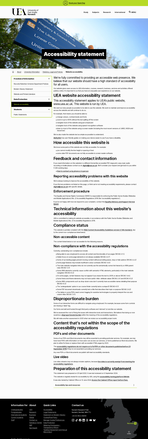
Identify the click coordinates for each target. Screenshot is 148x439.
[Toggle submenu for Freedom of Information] (49, 78)
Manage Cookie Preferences (54, 420)
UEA (30, 410)
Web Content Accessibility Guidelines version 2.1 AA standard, (108, 230)
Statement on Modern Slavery (54, 415)
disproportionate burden (71, 315)
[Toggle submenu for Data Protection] (49, 99)
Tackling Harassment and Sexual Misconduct (55, 431)
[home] (13, 72)
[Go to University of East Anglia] (25, 12)
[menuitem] (31, 83)
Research (107, 12)
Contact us (33, 420)
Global (31, 418)
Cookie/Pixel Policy (50, 418)
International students (19, 415)
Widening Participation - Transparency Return (52, 426)
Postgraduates (16, 412)
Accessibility (47, 410)
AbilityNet (57, 138)
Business (32, 415)
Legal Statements (49, 412)
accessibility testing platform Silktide (114, 377)
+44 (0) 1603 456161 (79, 416)
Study (86, 12)
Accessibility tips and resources (67, 385)
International (120, 12)
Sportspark (33, 428)
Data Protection (49, 423)
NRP (30, 425)
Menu (133, 12)
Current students (17, 418)
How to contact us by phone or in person (72, 171)
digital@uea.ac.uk (90, 166)
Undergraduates (17, 410)
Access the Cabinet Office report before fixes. (110, 380)
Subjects (95, 12)
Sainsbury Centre (35, 423)
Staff (12, 420)
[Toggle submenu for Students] (49, 109)
